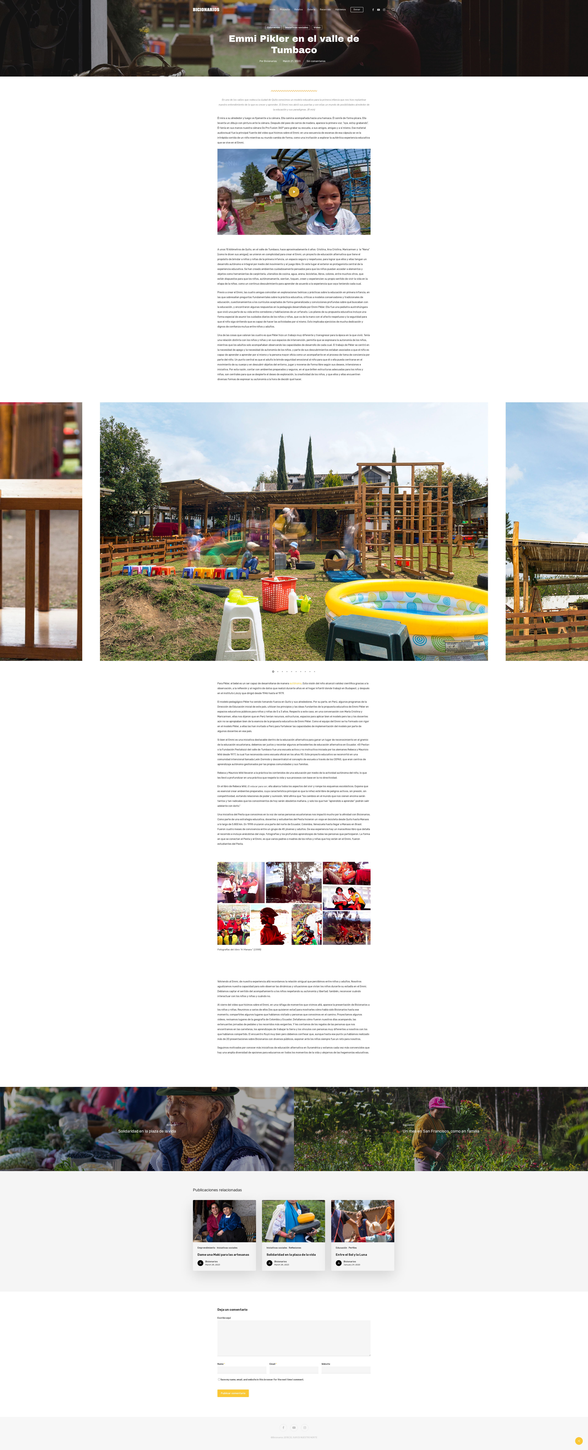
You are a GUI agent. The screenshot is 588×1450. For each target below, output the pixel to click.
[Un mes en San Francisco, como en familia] (441, 1129)
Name (221, 1364)
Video (317, 27)
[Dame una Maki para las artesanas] (224, 1235)
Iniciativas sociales (296, 27)
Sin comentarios (316, 61)
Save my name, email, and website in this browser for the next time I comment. (262, 1379)
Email (273, 1364)
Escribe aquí (224, 1318)
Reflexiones (295, 1248)
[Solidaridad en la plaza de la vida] (147, 1129)
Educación (273, 27)
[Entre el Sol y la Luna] (362, 1235)
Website (326, 1364)
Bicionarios (270, 61)
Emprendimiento (206, 1248)
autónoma (296, 683)
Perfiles (353, 1248)
